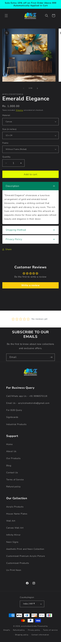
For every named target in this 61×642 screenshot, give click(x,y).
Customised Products (17, 563)
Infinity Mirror (13, 534)
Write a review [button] (30, 285)
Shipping (19, 110)
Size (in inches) (9, 129)
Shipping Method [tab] (16, 230)
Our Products (13, 458)
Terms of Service (15, 479)
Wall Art (10, 520)
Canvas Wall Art (15, 527)
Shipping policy (22, 635)
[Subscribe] (51, 357)
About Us (11, 451)
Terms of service (50, 630)
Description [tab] (12, 186)
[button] (6, 15)
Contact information (40, 635)
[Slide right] (37, 88)
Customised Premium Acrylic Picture (25, 556)
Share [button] (8, 249)
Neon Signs (12, 542)
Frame (5, 143)
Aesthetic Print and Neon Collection (25, 549)
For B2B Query (14, 410)
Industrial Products (16, 424)
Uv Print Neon (13, 570)
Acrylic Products (15, 506)
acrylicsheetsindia (29, 626)
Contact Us (12, 472)
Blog (8, 465)
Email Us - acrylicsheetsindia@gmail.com (27, 403)
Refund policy (13, 486)
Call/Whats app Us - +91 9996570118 (26, 396)
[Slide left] (23, 88)
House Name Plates (16, 513)
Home (9, 444)
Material (6, 115)
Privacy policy (34, 630)
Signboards (12, 417)
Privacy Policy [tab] (14, 239)
